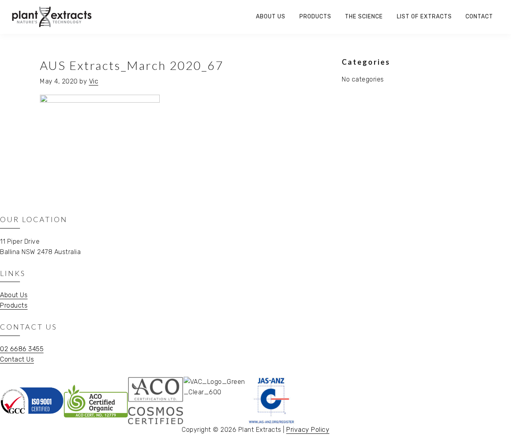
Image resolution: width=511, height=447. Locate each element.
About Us (14, 295)
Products (14, 305)
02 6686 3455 (22, 349)
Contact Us (17, 359)
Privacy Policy (307, 429)
